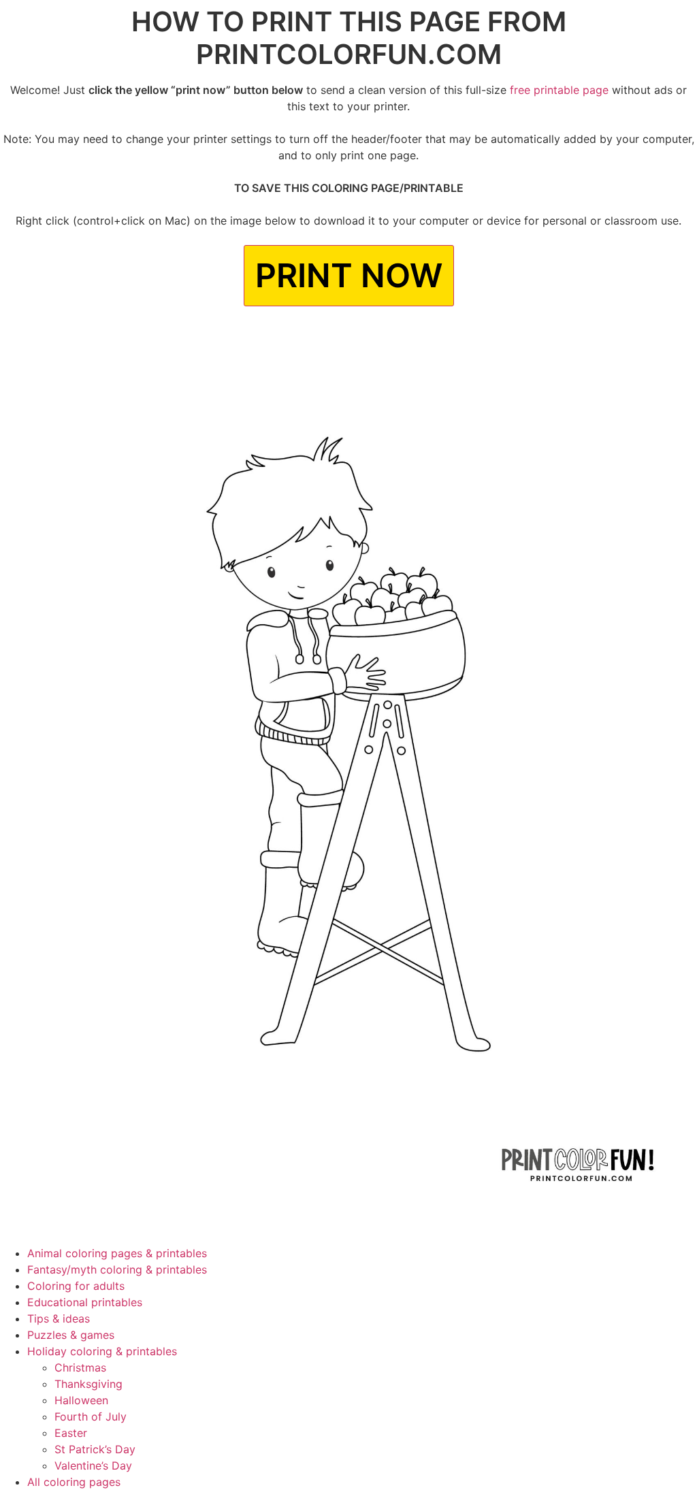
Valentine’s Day (93, 1465)
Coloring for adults (76, 1286)
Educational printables (84, 1302)
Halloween (81, 1400)
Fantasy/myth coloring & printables (117, 1269)
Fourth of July (90, 1416)
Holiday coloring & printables (102, 1351)
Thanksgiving (88, 1384)
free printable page (559, 90)
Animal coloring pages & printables (117, 1253)
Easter (70, 1433)
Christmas (80, 1367)
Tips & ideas (58, 1318)
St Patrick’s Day (94, 1449)
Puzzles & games (70, 1335)
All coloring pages (73, 1482)
